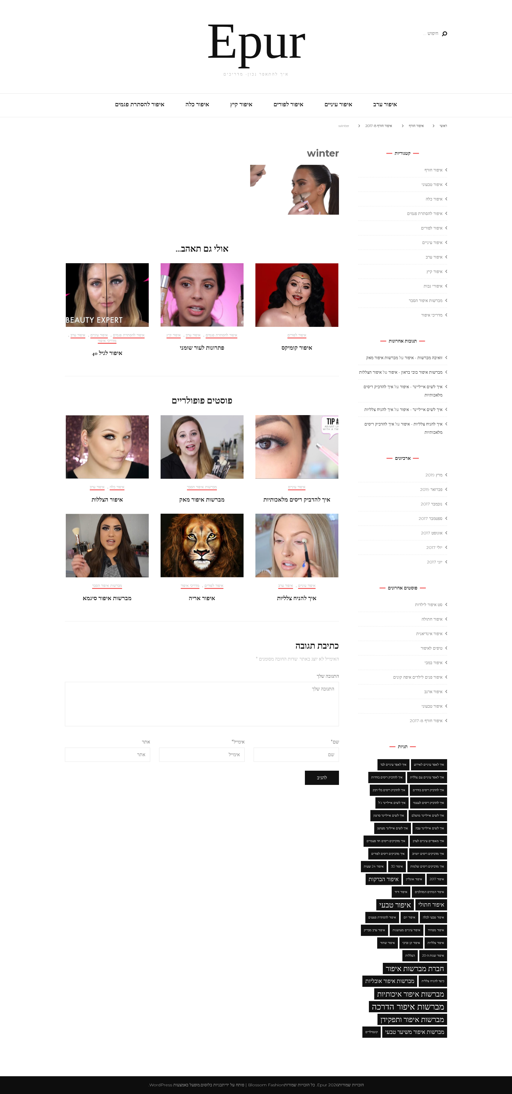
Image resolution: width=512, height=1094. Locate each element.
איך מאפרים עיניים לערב (428, 841)
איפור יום (409, 917)
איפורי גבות (433, 286)
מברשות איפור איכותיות (410, 993)
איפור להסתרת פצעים (382, 917)
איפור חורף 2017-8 (426, 720)
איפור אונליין (414, 879)
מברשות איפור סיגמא (107, 598)
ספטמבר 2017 (430, 518)
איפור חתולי (431, 904)
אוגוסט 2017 (431, 533)
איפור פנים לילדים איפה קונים (417, 677)
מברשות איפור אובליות (389, 981)
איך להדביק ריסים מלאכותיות (296, 499)
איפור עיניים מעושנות (406, 930)
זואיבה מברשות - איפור (423, 357)
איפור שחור (387, 943)
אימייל (237, 742)
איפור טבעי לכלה (433, 917)
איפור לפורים (288, 104)
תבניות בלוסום (213, 1084)
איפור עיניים (338, 104)
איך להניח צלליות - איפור (421, 424)
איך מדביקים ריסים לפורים (388, 854)
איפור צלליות (436, 943)
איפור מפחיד (436, 930)
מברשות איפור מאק (202, 499)
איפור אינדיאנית (429, 633)
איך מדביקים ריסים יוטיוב (428, 854)
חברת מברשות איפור (415, 968)
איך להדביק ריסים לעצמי (428, 803)
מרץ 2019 (433, 475)
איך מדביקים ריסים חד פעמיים (386, 841)
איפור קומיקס (296, 347)
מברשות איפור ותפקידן (412, 1019)
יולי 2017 (434, 547)
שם (335, 742)
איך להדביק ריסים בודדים (428, 790)
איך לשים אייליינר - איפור (421, 386)
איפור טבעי (395, 904)
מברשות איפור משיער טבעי (414, 1032)
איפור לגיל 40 (107, 353)
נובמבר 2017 (431, 504)
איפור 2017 (437, 879)
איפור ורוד (401, 892)
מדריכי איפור (107, 340)
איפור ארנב (433, 691)
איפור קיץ (241, 104)
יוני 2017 (434, 562)
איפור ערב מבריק (374, 930)
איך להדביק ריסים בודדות (387, 777)
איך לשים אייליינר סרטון (388, 815)
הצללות (410, 956)
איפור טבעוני (432, 184)
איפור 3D (397, 866)
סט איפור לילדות (428, 604)
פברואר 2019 (431, 489)
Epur (256, 41)
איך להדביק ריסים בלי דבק (389, 790)
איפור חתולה (432, 619)
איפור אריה (202, 598)
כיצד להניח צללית (433, 981)
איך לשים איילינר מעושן (392, 828)
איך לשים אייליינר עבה (429, 828)
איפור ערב (385, 104)
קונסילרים (371, 1032)
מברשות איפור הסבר (202, 487)
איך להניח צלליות (296, 598)
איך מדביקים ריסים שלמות (427, 866)
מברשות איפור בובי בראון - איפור (415, 372)
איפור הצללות (107, 499)
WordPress (160, 1084)
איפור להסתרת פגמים (139, 104)
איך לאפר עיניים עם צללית (427, 777)
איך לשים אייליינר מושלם (428, 815)
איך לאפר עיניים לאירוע (429, 765)
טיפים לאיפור (431, 648)
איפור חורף (416, 125)
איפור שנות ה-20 (433, 956)
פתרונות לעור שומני (202, 347)
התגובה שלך (328, 676)
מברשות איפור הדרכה (408, 1006)
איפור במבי (433, 662)
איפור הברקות (384, 879)
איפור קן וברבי (411, 943)
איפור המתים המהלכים (429, 892)
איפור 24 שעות (374, 866)
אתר (146, 742)
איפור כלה (197, 104)
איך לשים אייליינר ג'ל (392, 803)
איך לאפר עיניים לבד (393, 765)
